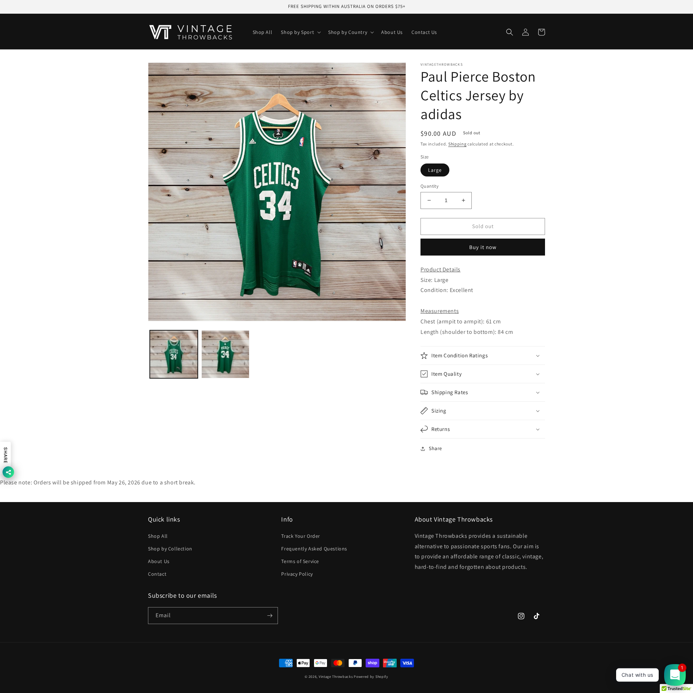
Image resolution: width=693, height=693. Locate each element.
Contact (157, 574)
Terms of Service (300, 561)
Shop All (158, 536)
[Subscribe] (270, 615)
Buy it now (483, 247)
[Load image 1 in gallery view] (174, 354)
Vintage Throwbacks (336, 676)
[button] (300, 32)
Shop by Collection (170, 548)
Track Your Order (300, 536)
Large (435, 170)
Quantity (429, 186)
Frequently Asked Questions (314, 548)
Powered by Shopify (371, 676)
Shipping (457, 144)
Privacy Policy (297, 574)
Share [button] (435, 448)
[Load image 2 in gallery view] (225, 354)
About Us (159, 561)
